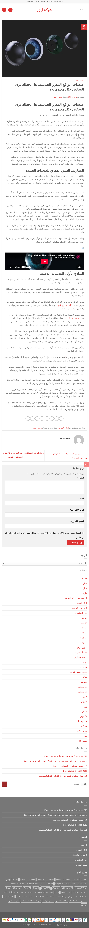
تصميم (84, 642)
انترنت (84, 618)
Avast (58, 880)
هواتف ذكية (82, 731)
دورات (84, 662)
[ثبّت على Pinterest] (37, 418)
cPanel (84, 578)
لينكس (84, 711)
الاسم (81, 498)
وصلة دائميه (37, 428)
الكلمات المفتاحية (41, 896)
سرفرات (83, 667)
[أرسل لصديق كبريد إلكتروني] (42, 418)
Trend (8, 888)
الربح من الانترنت (79, 608)
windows (49, 892)
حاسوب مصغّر (74, 318)
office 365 (55, 888)
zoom (16, 892)
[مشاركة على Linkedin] (32, 418)
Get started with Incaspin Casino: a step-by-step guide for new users (55, 761)
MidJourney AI (67, 888)
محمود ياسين (58, 97)
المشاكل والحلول (79, 855)
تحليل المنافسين (61, 901)
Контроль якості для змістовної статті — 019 (65, 756)
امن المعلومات (81, 613)
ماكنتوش (83, 716)
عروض (84, 682)
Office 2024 (45, 888)
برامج (84, 632)
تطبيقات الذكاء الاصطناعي (31, 901)
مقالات (84, 726)
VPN (57, 892)
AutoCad (75, 880)
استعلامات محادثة (56, 896)
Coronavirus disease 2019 (75, 771)
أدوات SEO (7, 892)
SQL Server (17, 888)
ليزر (85, 706)
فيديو (85, 696)
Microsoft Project (17, 884)
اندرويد (84, 622)
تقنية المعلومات (80, 652)
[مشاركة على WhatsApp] (61, 418)
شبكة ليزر (44, 10)
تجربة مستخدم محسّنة (24, 896)
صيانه (85, 677)
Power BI (27, 888)
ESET (15, 880)
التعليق (80, 478)
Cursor (22, 880)
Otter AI (36, 888)
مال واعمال (82, 721)
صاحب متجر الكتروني (78, 672)
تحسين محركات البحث (78, 901)
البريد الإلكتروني (77, 510)
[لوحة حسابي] (10, 10)
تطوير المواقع (81, 865)
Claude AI (40, 880)
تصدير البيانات (48, 901)
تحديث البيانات (8, 896)
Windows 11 (39, 892)
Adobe (83, 880)
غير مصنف (82, 687)
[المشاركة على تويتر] (47, 418)
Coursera (31, 880)
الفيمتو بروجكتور (64, 305)
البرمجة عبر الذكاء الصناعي (75, 598)
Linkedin (50, 884)
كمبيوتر (84, 701)
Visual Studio (66, 892)
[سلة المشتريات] (4, 10)
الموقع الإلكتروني (77, 521)
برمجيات (83, 637)
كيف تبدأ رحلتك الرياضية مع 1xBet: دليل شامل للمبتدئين (63, 776)
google (8, 880)
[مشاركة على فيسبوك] (56, 418)
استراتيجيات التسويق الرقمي (75, 896)
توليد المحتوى (14, 901)
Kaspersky (59, 884)
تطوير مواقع (82, 647)
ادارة (85, 593)
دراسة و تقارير (81, 657)
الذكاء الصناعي (79, 81)
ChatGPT (50, 880)
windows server (27, 892)
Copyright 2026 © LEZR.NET (34, 925)
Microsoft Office (33, 884)
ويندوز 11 (83, 741)
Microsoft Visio (80, 888)
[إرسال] (4, 784)
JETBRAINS (70, 884)
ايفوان (84, 627)
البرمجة (84, 845)
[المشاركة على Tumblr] (27, 418)
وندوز (85, 736)
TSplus (83, 892)
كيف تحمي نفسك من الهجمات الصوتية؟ (70, 766)
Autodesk (66, 880)
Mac (42, 884)
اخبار (85, 583)
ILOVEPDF (82, 884)
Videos (76, 892)
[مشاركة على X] (51, 418)
